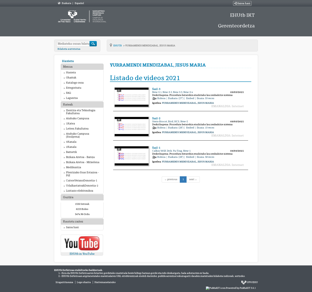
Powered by (241, 287)
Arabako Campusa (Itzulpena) (77, 135)
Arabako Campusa (77, 118)
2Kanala (71, 146)
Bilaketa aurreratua (69, 48)
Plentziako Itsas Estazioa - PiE (82, 174)
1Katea (70, 123)
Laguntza (72, 98)
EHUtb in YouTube (82, 253)
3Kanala (71, 141)
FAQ (68, 92)
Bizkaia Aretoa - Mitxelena (82, 162)
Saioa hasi (243, 3)
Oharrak (71, 77)
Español (79, 3)
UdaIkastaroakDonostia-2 (82, 185)
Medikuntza (73, 167)
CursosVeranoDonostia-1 (81, 180)
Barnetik (71, 152)
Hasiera (68, 61)
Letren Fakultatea (77, 128)
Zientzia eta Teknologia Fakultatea (80, 112)
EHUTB (117, 45)
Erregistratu (73, 87)
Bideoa (161, 98)
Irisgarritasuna (64, 282)
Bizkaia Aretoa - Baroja (80, 157)
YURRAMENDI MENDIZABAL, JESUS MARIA (150, 45)
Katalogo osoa (75, 82)
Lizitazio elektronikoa (79, 190)
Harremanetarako (105, 282)
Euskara (67, 3)
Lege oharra (84, 282)
